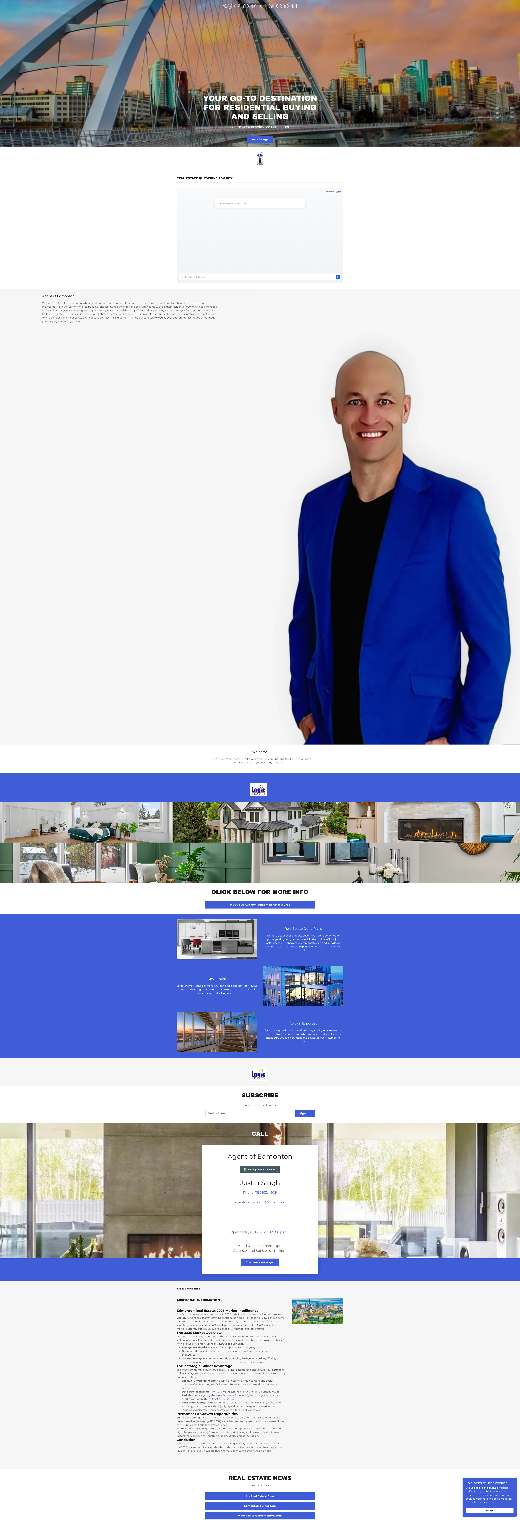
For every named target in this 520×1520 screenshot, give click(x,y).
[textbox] (248, 1113)
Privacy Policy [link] (133, 1209)
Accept (489, 1510)
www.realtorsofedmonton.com (260, 1515)
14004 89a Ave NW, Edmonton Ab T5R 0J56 (260, 904)
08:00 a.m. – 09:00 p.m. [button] (268, 1232)
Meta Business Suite (228, 1395)
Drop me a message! (260, 1262)
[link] (259, 7)
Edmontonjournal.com (260, 1505)
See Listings (260, 139)
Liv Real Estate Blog (260, 1496)
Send (121, 1219)
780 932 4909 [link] (266, 1192)
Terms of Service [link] (152, 1209)
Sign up (305, 1113)
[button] (288, 1232)
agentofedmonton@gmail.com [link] (260, 1202)
